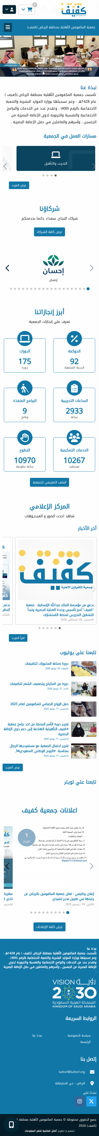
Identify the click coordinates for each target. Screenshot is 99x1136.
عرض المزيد (19, 185)
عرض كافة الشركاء (49, 232)
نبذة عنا (37, 1035)
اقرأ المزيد (18, 638)
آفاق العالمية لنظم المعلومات (41, 1131)
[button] (9, 55)
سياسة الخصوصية (79, 1035)
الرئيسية (85, 1042)
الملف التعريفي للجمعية (49, 482)
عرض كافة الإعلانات (49, 927)
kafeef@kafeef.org (72, 1072)
